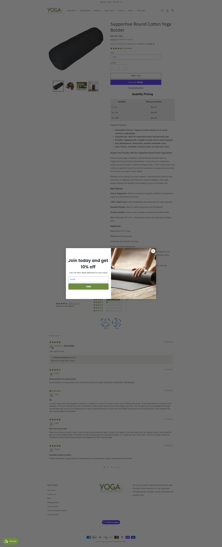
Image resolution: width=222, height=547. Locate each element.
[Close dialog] (153, 251)
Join (88, 286)
